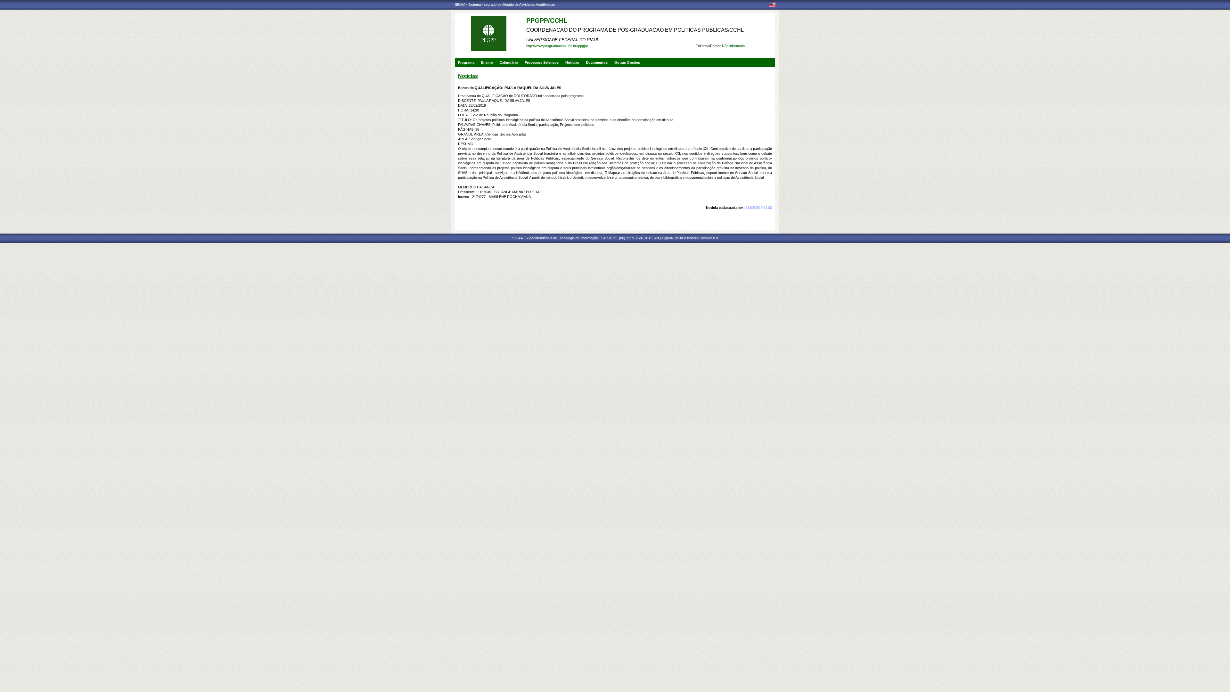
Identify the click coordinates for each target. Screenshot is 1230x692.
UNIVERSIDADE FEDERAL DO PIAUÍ (562, 39)
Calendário (509, 62)
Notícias (572, 62)
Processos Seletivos (542, 62)
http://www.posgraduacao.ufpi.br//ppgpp (557, 46)
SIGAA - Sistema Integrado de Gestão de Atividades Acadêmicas (505, 4)
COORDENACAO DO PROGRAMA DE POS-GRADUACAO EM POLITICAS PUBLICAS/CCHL (635, 30)
